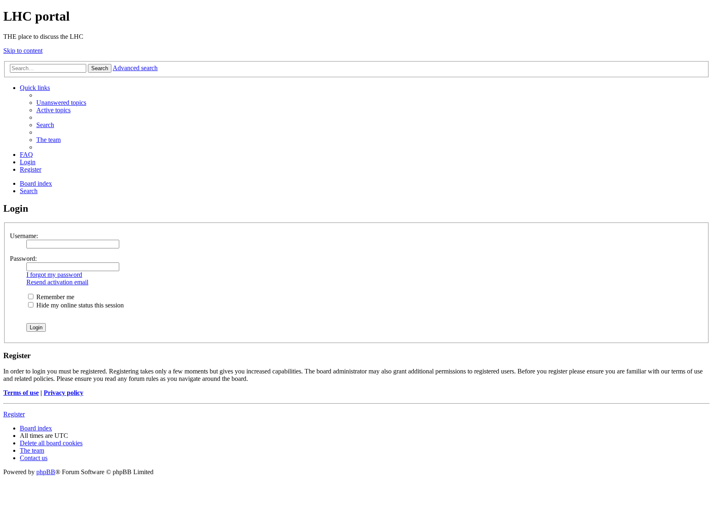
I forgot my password (54, 274)
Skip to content (22, 50)
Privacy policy (63, 392)
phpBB (45, 471)
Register (14, 414)
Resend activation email (57, 282)
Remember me (54, 296)
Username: (24, 235)
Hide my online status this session (79, 305)
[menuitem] (61, 102)
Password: (23, 258)
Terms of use (21, 392)
